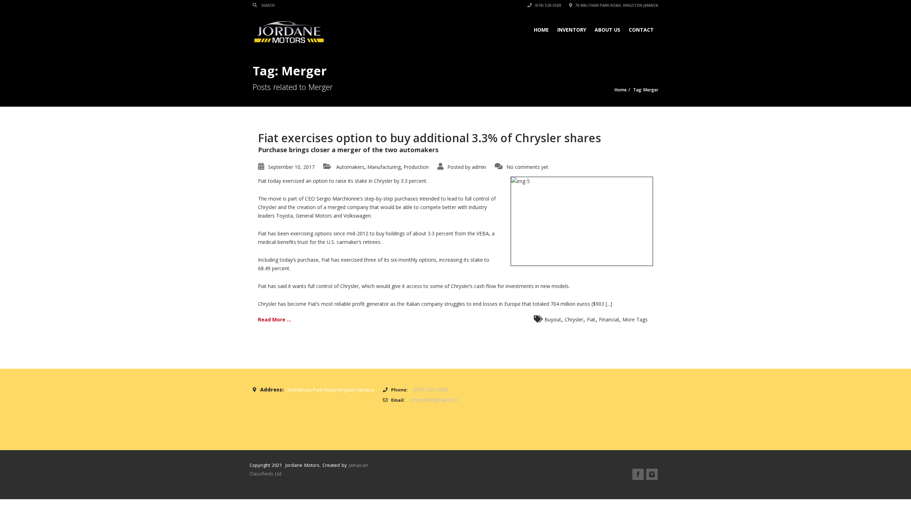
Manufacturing (384, 167)
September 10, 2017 (291, 167)
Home (541, 29)
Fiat (591, 319)
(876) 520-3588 (547, 5)
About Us (607, 29)
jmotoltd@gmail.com (434, 399)
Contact (641, 29)
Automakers (350, 167)
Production (416, 167)
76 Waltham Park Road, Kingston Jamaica (616, 5)
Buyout (552, 319)
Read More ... (274, 319)
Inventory (571, 29)
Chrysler (574, 319)
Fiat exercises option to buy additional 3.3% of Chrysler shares (429, 137)
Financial (609, 319)
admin (479, 167)
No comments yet (527, 167)
